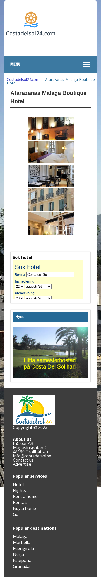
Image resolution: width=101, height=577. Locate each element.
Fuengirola (23, 548)
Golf (17, 514)
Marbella (21, 542)
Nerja (18, 554)
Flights (19, 490)
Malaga (20, 536)
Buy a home (24, 508)
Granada (21, 566)
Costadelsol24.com (23, 79)
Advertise (22, 464)
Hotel (18, 484)
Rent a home (25, 496)
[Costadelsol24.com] (31, 51)
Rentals (20, 502)
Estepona (22, 560)
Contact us (23, 460)
